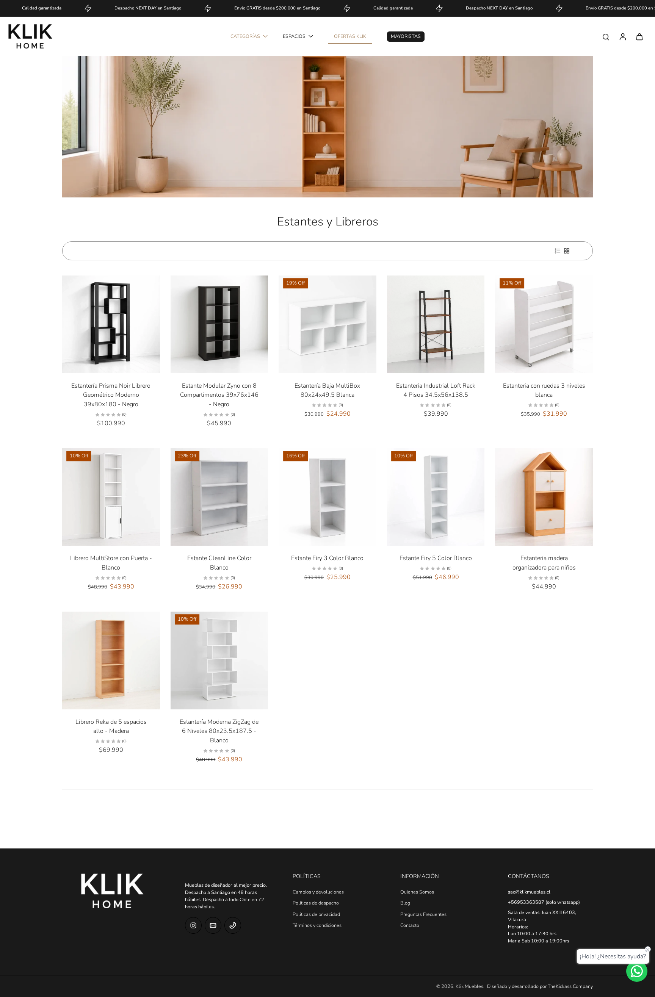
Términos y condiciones (317, 925)
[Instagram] (193, 925)
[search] (605, 36)
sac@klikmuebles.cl (529, 892)
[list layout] (557, 251)
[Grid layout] (566, 251)
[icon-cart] (639, 36)
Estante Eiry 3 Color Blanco (327, 558)
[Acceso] (622, 36)
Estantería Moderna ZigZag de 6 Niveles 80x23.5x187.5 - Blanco (219, 731)
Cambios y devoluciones (318, 892)
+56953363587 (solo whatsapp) (544, 902)
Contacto (409, 925)
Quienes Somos (417, 892)
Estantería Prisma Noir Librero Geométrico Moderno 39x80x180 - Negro (110, 395)
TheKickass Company (570, 986)
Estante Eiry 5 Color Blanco (436, 558)
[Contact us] (636, 971)
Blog (405, 903)
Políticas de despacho (316, 903)
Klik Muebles (469, 986)
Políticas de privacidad (316, 914)
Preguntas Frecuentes (423, 914)
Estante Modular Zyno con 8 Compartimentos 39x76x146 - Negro (219, 395)
